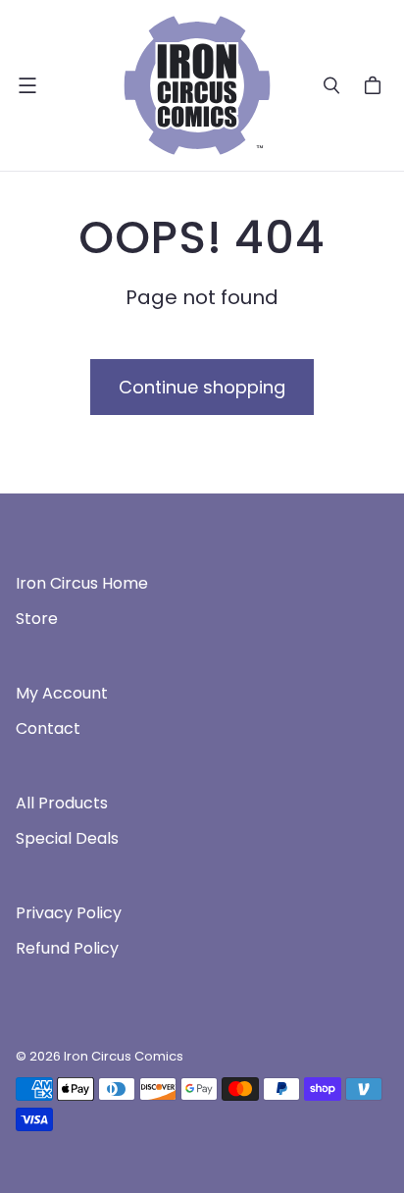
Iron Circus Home (82, 583)
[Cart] (375, 85)
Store (37, 618)
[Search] (331, 85)
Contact (48, 728)
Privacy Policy (69, 913)
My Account (62, 693)
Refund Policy (67, 948)
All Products (62, 803)
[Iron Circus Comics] (197, 85)
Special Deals (67, 838)
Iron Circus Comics (123, 1056)
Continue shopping (202, 387)
